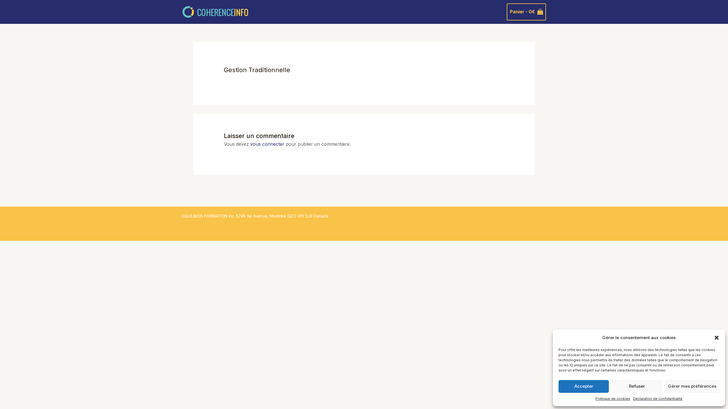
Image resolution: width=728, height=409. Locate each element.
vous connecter (267, 144)
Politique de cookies (612, 399)
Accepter (583, 386)
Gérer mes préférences (692, 386)
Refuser (637, 386)
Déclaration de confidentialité (657, 399)
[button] (716, 338)
